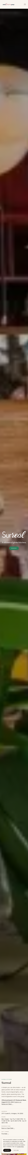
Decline (16, 1150)
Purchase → (5, 1133)
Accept (7, 1150)
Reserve (14, 548)
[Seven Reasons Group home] (8, 4)
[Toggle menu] (24, 4)
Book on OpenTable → (8, 1128)
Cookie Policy (20, 1146)
